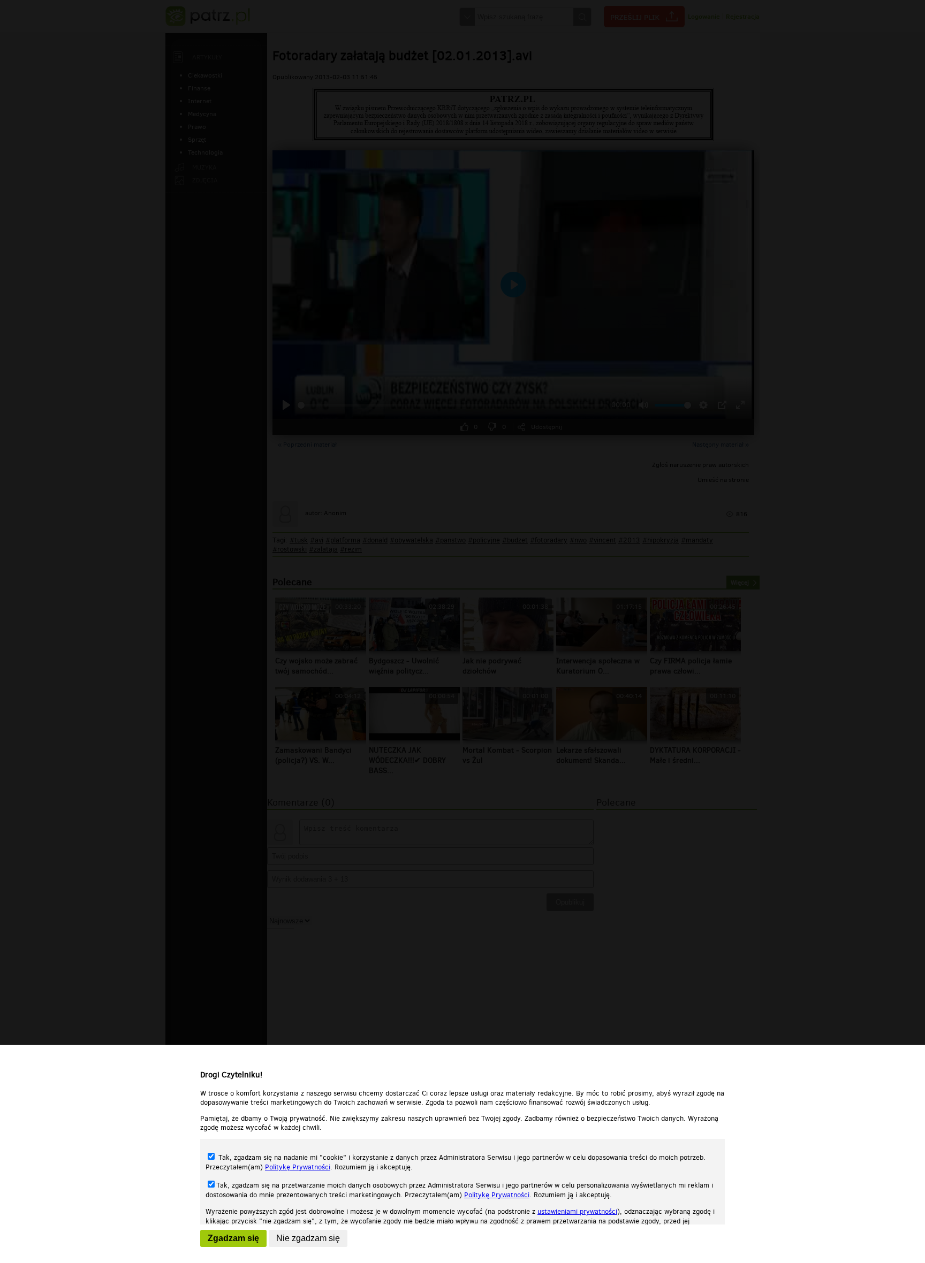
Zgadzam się (233, 1238)
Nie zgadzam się (308, 1238)
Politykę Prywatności (297, 1167)
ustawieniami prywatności (577, 1211)
